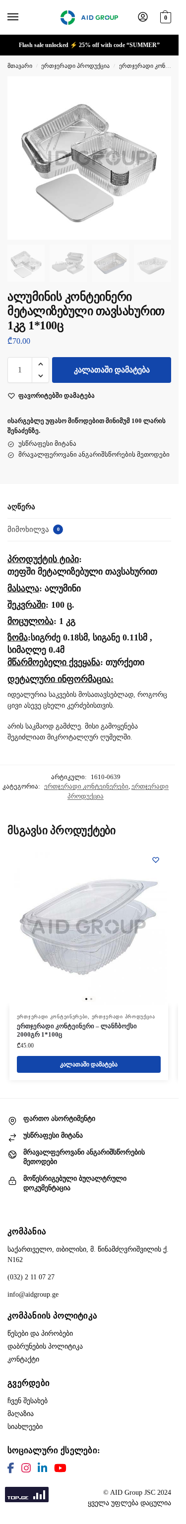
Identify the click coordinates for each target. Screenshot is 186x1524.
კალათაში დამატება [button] (89, 1064)
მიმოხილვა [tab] (33, 529)
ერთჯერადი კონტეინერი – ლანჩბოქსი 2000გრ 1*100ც (77, 1030)
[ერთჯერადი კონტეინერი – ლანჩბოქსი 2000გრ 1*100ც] (88, 926)
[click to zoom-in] (89, 158)
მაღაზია (20, 1414)
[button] (164, 16)
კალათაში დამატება (112, 370)
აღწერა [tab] (21, 507)
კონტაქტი (23, 1359)
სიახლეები (25, 1426)
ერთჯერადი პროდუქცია (75, 65)
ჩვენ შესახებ (27, 1401)
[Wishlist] (155, 859)
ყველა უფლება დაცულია (129, 1503)
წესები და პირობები (40, 1333)
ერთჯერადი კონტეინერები (86, 786)
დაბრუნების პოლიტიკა (45, 1346)
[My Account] (143, 17)
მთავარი (19, 65)
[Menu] (22, 17)
